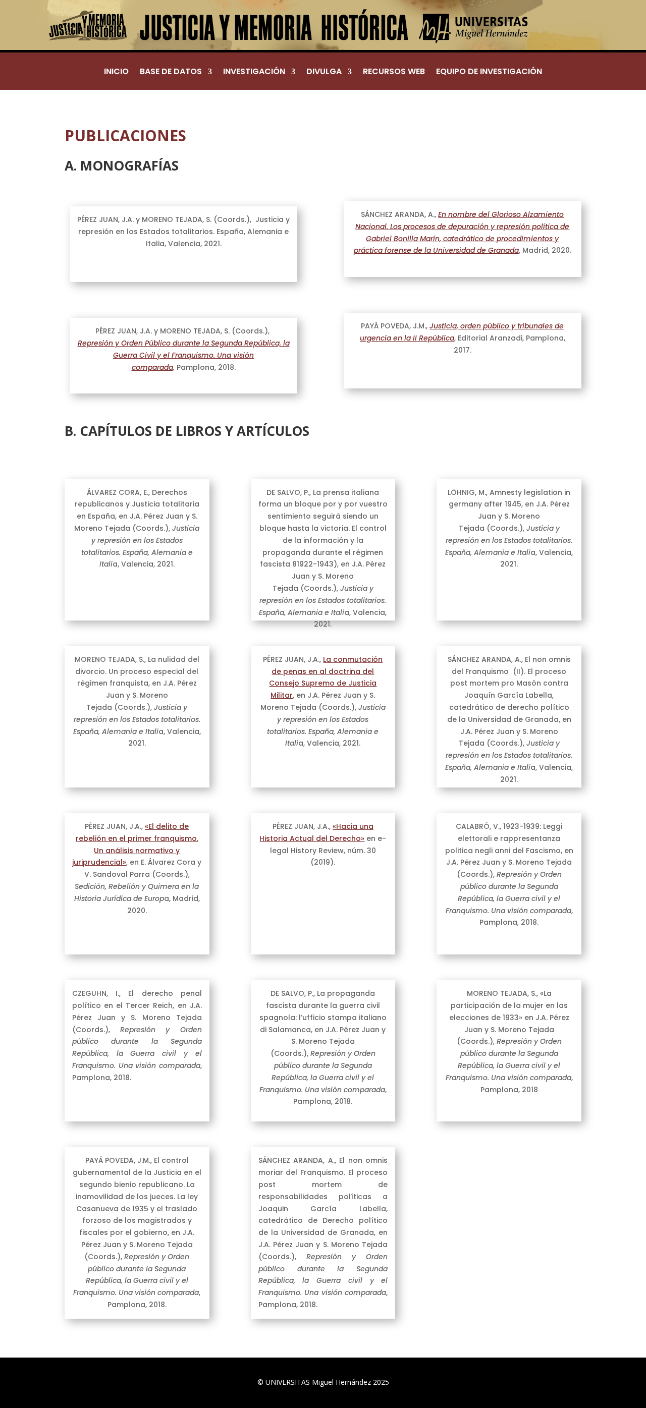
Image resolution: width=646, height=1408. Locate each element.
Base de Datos (171, 72)
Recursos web (394, 72)
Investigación (254, 72)
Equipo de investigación (489, 72)
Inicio (116, 72)
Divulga (324, 72)
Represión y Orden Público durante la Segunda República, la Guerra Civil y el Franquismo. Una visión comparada (184, 355)
